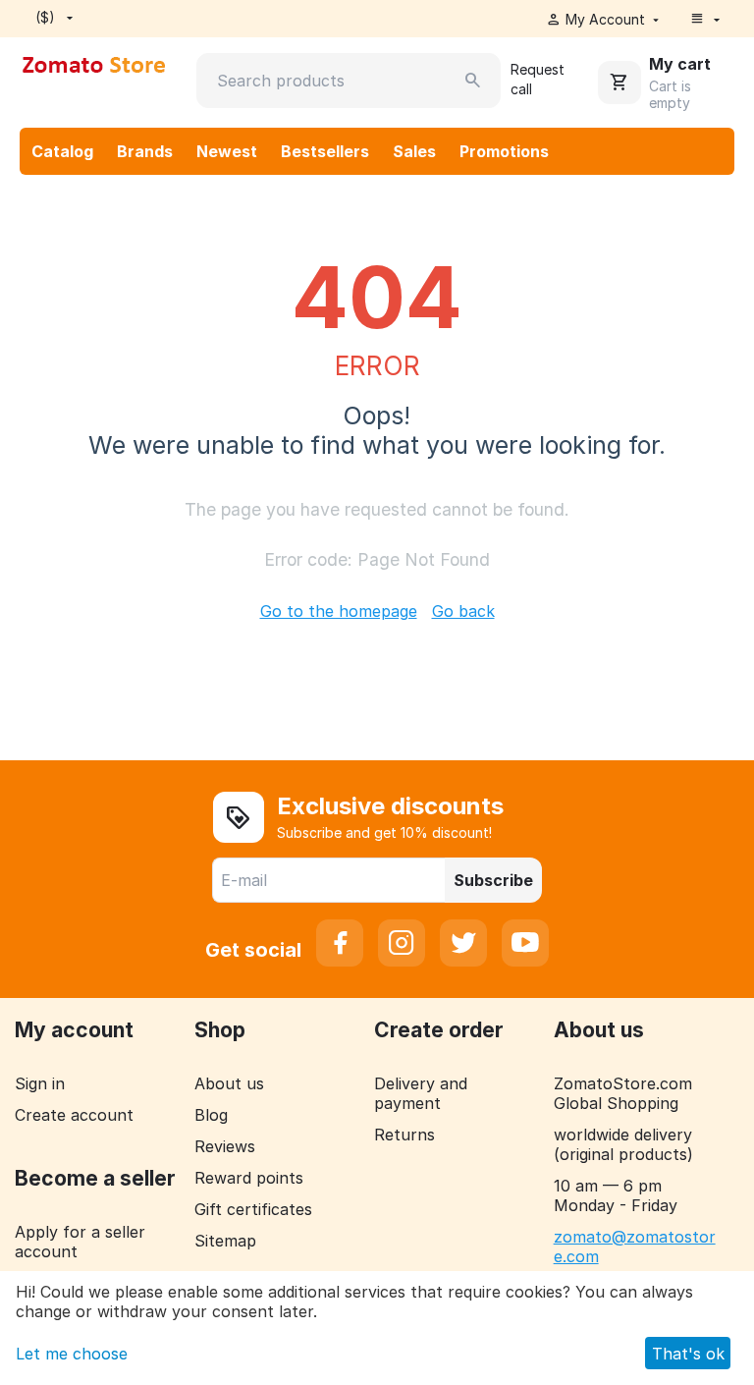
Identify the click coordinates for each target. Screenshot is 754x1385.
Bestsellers (325, 151)
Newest (226, 151)
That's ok (688, 1353)
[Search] (473, 80)
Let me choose (72, 1353)
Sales (414, 151)
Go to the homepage (338, 611)
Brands (145, 151)
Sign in (40, 1083)
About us (229, 1083)
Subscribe (493, 880)
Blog (211, 1115)
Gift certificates (253, 1209)
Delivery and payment (420, 1093)
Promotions (504, 151)
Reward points (248, 1178)
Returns (404, 1134)
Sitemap (225, 1240)
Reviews (224, 1146)
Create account (74, 1115)
